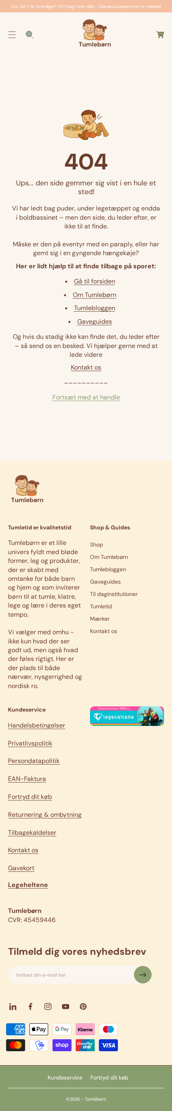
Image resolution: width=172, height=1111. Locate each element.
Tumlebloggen (94, 308)
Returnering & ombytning (45, 814)
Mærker (100, 618)
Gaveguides (94, 321)
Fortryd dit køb (30, 796)
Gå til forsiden (94, 281)
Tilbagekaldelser (32, 832)
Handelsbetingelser (36, 725)
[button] (12, 34)
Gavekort (21, 868)
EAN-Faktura (27, 779)
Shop (96, 544)
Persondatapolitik (34, 761)
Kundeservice (65, 1077)
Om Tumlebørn (94, 295)
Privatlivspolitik (30, 743)
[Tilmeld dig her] (143, 974)
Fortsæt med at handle (86, 397)
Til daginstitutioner (114, 594)
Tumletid (101, 606)
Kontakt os (86, 367)
